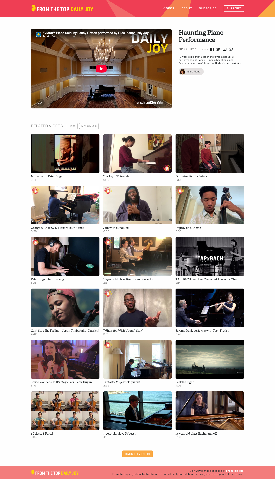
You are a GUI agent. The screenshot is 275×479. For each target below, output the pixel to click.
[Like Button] (181, 49)
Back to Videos (137, 454)
